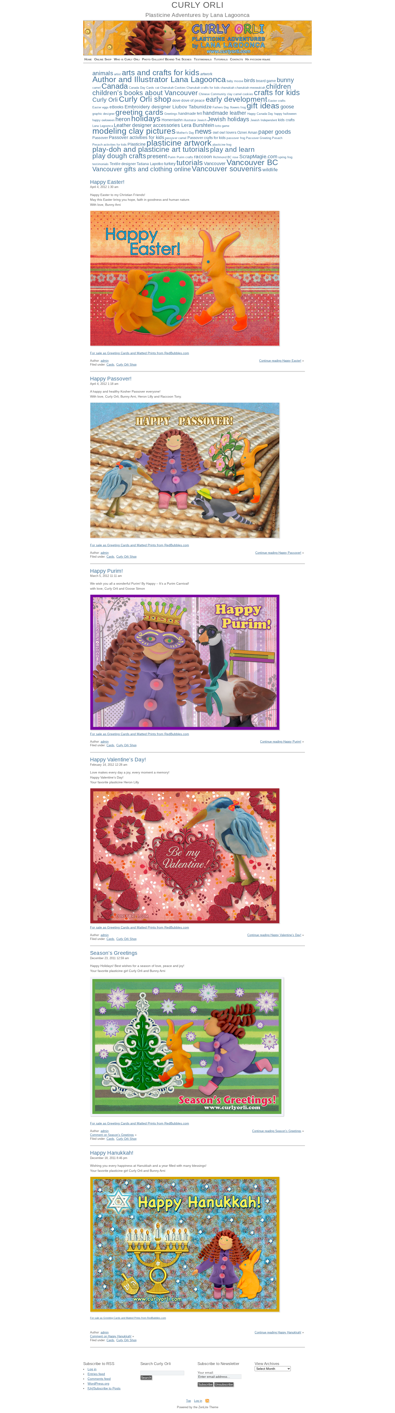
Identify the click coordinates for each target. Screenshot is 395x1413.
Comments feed (99, 1379)
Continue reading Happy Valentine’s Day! (274, 935)
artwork (206, 74)
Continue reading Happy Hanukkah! (278, 1332)
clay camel (234, 94)
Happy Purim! (106, 571)
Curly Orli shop (145, 99)
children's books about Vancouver (145, 92)
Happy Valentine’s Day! (118, 760)
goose (287, 107)
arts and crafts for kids (160, 72)
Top (188, 1400)
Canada (114, 86)
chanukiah (227, 87)
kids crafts (286, 120)
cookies (248, 94)
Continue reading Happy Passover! (278, 552)
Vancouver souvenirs (227, 169)
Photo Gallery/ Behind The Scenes (167, 59)
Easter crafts (277, 100)
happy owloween (103, 120)
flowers (235, 107)
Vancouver (215, 163)
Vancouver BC (252, 162)
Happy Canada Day (260, 113)
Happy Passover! (110, 379)
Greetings (170, 113)
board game (266, 81)
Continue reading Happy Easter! (280, 360)
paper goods (274, 132)
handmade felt (190, 113)
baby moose (235, 81)
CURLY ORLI (197, 5)
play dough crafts (119, 156)
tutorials (189, 162)
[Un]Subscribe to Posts (104, 1388)
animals (102, 73)
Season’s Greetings (113, 953)
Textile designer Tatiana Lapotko (136, 164)
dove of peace (193, 100)
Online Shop (103, 59)
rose (235, 157)
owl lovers (227, 132)
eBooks (116, 107)
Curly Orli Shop (126, 364)
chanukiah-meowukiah (250, 87)
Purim (172, 157)
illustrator (190, 120)
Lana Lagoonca (102, 126)
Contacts (236, 59)
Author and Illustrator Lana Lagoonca (159, 79)
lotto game (222, 126)
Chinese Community (212, 94)
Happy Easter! (107, 182)
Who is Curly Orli (127, 59)
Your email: (206, 1372)
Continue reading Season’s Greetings (276, 1131)
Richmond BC (222, 157)
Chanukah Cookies (173, 87)
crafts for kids (277, 92)
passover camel (176, 138)
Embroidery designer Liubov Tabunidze (168, 106)
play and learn (232, 149)
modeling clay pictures (134, 131)
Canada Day (137, 87)
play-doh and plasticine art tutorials (150, 149)
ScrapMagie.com (258, 156)
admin (105, 360)
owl (216, 132)
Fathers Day (221, 107)
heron (122, 119)
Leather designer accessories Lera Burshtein (164, 125)
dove (176, 100)
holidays (146, 118)
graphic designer (103, 113)
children (278, 86)
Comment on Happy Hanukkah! (110, 1336)
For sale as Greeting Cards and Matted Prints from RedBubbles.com (139, 353)
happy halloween (285, 113)
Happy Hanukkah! (111, 1153)
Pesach (277, 138)
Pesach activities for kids (109, 144)
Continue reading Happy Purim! (280, 741)
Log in (92, 1369)
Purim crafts (185, 157)
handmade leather (224, 113)
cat (157, 87)
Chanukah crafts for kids (203, 87)
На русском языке (257, 59)
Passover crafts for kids (206, 138)
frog (243, 107)
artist (117, 74)
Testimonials (203, 59)
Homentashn (172, 120)
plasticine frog (222, 144)
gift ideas (263, 105)
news (203, 131)
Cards (150, 87)
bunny (285, 80)
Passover (100, 138)
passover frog (236, 138)
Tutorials (221, 59)
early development (236, 99)
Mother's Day (185, 132)
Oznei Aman (247, 132)
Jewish (201, 120)
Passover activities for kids (136, 137)
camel (96, 87)
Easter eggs (100, 107)
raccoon (203, 156)
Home (88, 59)
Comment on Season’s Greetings (112, 1135)
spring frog (285, 157)
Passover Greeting (258, 138)
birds (249, 80)
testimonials (100, 164)
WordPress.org (98, 1383)
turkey (170, 163)
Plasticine (137, 144)
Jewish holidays (228, 119)
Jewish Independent (263, 120)
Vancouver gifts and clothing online (141, 169)
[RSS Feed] (207, 1401)
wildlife (270, 169)
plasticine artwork (179, 142)
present (157, 156)
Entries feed (96, 1374)
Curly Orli (105, 99)
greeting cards (139, 112)
